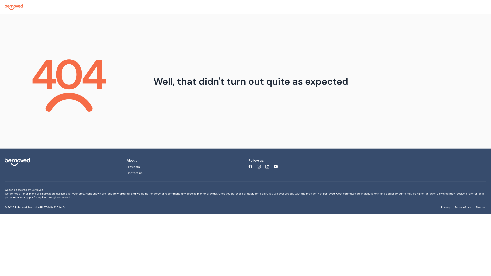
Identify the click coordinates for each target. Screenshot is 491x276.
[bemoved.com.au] (62, 162)
